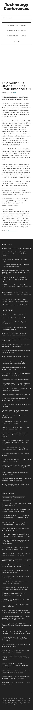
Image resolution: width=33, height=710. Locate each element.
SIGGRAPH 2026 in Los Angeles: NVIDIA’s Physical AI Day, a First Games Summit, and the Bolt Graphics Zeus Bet (16, 286)
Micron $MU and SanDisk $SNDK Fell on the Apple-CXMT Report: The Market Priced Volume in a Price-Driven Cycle (15, 434)
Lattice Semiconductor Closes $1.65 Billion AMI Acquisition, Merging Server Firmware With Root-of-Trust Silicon (15, 665)
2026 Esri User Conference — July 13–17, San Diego (15, 305)
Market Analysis (25, 700)
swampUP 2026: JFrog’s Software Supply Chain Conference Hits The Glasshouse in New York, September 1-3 (14, 254)
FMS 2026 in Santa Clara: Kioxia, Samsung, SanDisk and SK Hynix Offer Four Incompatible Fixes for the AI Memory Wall (16, 272)
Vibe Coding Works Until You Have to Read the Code (15, 379)
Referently (7, 704)
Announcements (12, 231)
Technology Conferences (16, 6)
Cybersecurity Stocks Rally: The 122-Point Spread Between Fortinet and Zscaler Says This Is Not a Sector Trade (16, 625)
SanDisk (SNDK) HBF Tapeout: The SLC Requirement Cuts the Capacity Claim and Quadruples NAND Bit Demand (15, 517)
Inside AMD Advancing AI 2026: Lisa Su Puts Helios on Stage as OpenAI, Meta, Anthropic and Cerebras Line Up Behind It (16, 294)
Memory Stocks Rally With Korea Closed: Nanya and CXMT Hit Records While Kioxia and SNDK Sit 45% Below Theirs (15, 442)
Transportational (15, 704)
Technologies (17, 700)
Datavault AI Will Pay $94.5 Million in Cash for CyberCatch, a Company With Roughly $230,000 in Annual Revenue (15, 638)
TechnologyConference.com (22, 698)
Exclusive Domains (17, 702)
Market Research (6, 702)
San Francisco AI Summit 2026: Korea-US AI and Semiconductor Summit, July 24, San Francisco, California (14, 279)
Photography (26, 702)
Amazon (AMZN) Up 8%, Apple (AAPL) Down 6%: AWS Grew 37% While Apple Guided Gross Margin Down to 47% (16, 467)
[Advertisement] (16, 61)
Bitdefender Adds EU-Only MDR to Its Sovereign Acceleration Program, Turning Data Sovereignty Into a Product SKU (16, 657)
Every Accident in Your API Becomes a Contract (14, 318)
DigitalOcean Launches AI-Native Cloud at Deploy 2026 (16, 394)
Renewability (24, 704)
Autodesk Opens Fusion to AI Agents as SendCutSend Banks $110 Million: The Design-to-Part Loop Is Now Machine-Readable (16, 541)
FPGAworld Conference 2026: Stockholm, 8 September (16, 248)
